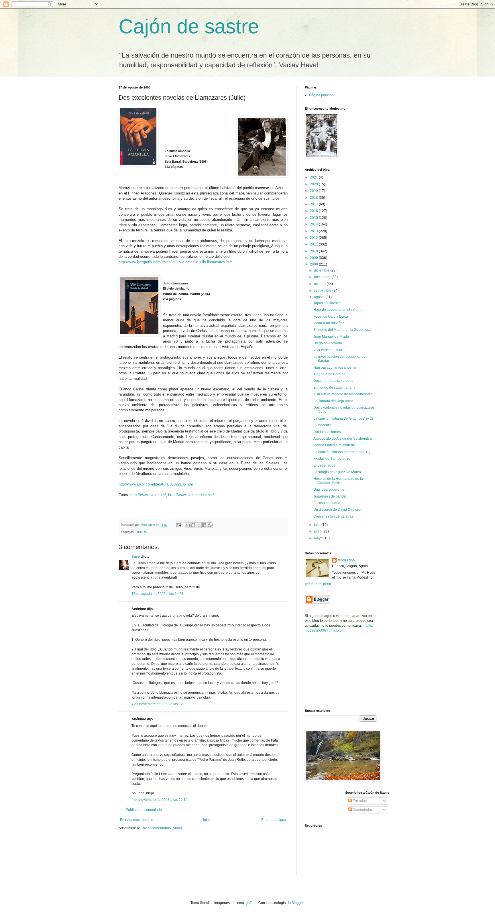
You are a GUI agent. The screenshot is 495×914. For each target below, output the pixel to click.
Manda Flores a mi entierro (334, 445)
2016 (314, 211)
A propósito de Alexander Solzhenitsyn (343, 439)
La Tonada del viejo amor (333, 401)
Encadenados (324, 465)
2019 (314, 191)
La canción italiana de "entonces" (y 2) (343, 418)
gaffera (251, 903)
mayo (318, 538)
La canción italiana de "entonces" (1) (341, 452)
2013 (314, 231)
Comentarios (362, 810)
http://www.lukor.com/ (148, 495)
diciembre (322, 270)
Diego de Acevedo (327, 343)
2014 (314, 224)
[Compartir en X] (199, 525)
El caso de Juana (326, 503)
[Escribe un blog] (193, 525)
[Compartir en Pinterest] (210, 525)
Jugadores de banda (329, 496)
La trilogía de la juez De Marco (337, 472)
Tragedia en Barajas (329, 374)
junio (318, 531)
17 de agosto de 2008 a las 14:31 (157, 594)
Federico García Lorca (330, 317)
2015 (314, 218)
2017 (314, 204)
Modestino (346, 560)
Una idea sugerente (328, 490)
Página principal (322, 95)
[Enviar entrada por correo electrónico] (178, 524)
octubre (320, 284)
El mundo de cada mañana (334, 388)
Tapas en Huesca (327, 303)
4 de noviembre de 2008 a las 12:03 (159, 704)
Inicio (207, 820)
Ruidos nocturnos (327, 432)
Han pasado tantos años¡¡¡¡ (334, 367)
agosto (319, 297)
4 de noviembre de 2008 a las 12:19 (159, 800)
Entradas (359, 801)
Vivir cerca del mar (327, 350)
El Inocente (322, 425)
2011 (314, 244)
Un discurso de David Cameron (337, 510)
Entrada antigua (273, 820)
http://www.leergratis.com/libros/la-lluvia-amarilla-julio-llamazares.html (176, 262)
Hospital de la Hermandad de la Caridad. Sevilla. (338, 481)
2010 (314, 251)
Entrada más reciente (136, 820)
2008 (314, 264)
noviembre (322, 277)
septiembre (323, 290)
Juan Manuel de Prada (331, 337)
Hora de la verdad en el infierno (338, 310)
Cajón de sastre (189, 26)
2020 (314, 184)
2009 (314, 258)
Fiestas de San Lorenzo (331, 459)
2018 (314, 198)
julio (317, 525)
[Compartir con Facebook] (204, 525)
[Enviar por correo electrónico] (188, 525)
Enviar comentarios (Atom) (161, 828)
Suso (135, 557)
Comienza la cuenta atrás (333, 516)
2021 (314, 177)
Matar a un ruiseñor (328, 323)
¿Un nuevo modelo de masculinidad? (342, 394)
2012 (314, 238)
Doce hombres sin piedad (333, 381)
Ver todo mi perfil (318, 584)
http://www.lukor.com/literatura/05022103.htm (156, 484)
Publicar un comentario (144, 810)
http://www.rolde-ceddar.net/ (191, 495)
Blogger (298, 903)
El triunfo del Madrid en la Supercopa (342, 330)
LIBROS (141, 532)
